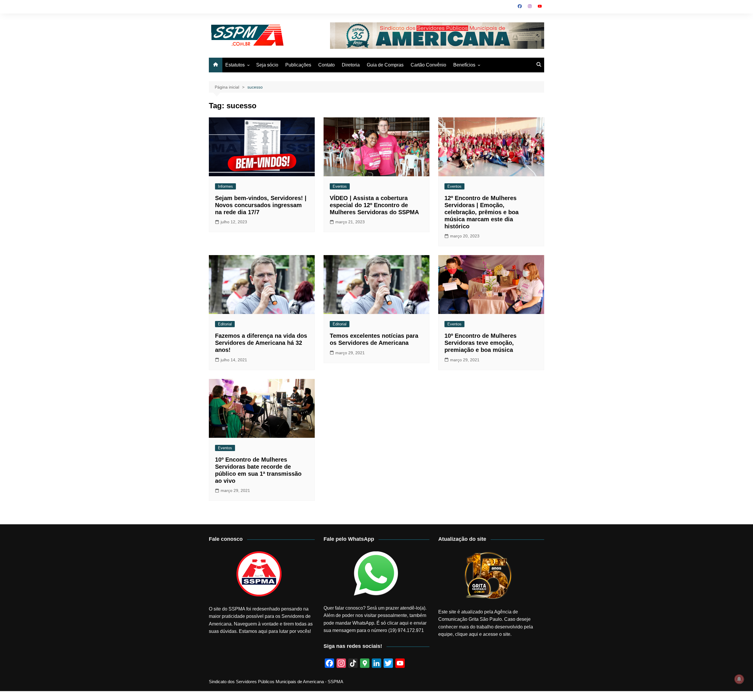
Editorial (225, 324)
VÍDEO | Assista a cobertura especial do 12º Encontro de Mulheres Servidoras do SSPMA (374, 205)
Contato (326, 64)
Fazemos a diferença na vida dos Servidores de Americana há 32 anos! (261, 342)
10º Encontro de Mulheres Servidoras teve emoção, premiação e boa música (480, 342)
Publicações (298, 64)
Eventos (340, 186)
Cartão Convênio (428, 64)
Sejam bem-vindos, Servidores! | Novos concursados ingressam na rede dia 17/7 (260, 205)
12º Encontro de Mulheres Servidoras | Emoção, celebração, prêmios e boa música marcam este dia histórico (481, 212)
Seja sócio (267, 64)
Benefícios (464, 64)
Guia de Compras (385, 64)
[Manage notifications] (739, 679)
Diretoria (351, 64)
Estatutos (235, 64)
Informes (225, 186)
